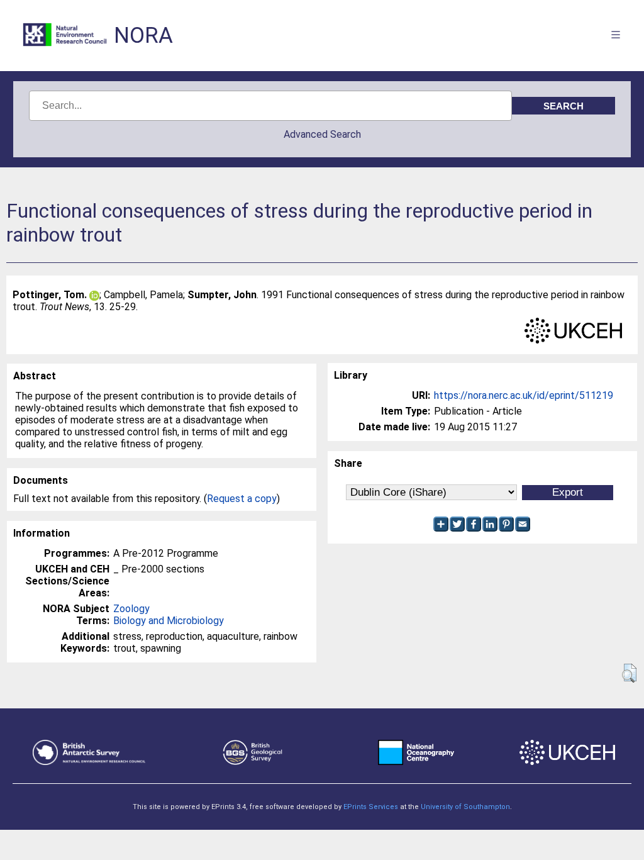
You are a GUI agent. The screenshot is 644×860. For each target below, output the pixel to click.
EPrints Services (370, 807)
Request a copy (242, 499)
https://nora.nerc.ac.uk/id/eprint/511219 (523, 395)
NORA (143, 35)
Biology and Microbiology (168, 621)
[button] (629, 673)
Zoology (131, 609)
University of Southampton (465, 807)
